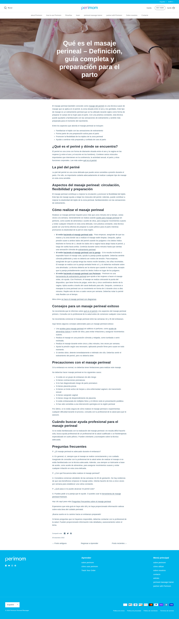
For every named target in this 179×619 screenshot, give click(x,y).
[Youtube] (9, 565)
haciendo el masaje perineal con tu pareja (81, 253)
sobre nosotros (159, 570)
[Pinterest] (15, 565)
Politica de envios (119, 611)
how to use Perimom (53, 15)
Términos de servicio (167, 611)
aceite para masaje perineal (107, 218)
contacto (156, 574)
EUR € (170, 2)
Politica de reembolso (151, 611)
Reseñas (68, 15)
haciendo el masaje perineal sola (78, 235)
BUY (160, 8)
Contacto (145, 15)
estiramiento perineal (87, 250)
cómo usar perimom (89, 566)
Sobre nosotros (131, 15)
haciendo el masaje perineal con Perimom (82, 274)
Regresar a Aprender (89, 543)
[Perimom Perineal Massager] (89, 8)
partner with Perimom (114, 15)
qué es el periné (90, 160)
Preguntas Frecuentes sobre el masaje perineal (91, 501)
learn (78, 15)
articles (156, 578)
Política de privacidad (134, 611)
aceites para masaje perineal (72, 329)
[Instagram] (12, 565)
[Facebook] (6, 565)
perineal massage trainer (93, 15)
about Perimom (36, 15)
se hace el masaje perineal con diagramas (78, 299)
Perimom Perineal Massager (19, 610)
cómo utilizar (158, 566)
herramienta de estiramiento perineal (71, 276)
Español (162, 2)
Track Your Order (88, 570)
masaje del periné (96, 106)
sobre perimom (87, 563)
